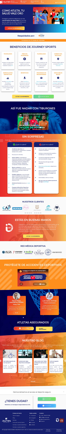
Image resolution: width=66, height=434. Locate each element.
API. (12, 65)
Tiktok (32, 420)
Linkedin (33, 424)
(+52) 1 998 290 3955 (45, 415)
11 (42, 317)
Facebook (33, 415)
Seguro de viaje (35, 2)
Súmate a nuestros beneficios (19, 424)
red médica (8, 81)
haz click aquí (46, 181)
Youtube (33, 422)
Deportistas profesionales (44, 166)
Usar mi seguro (24, 2)
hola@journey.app (45, 417)
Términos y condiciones (59, 430)
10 (40, 317)
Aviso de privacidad (48, 430)
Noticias (14, 420)
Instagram (33, 417)
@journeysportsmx (45, 419)
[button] (33, 392)
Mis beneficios (14, 2)
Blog (42, 2)
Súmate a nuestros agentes (19, 427)
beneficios (26, 81)
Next (65, 360)
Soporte (43, 421)
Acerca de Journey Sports (18, 422)
